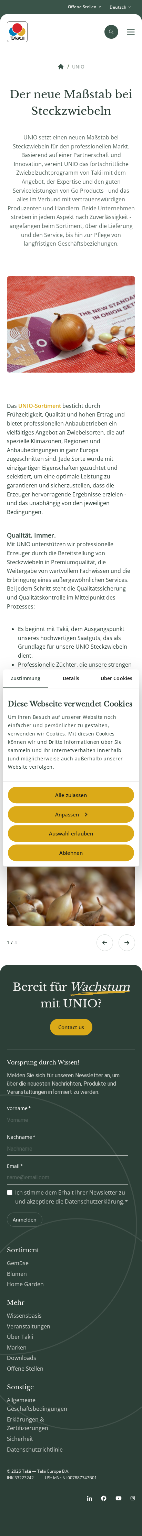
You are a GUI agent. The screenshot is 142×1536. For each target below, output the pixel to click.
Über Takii (20, 1337)
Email (13, 1166)
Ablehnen (71, 852)
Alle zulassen (71, 795)
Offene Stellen (25, 1368)
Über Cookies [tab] (116, 678)
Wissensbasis (24, 1315)
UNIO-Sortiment (39, 406)
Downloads (21, 1358)
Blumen (17, 1274)
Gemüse (18, 1263)
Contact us (71, 1027)
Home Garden (25, 1284)
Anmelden (25, 1219)
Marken (17, 1347)
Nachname (19, 1137)
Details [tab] (71, 678)
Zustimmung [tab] (26, 678)
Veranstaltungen (28, 1326)
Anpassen (67, 814)
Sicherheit (20, 1439)
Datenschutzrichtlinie (35, 1449)
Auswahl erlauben (71, 833)
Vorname (17, 1108)
